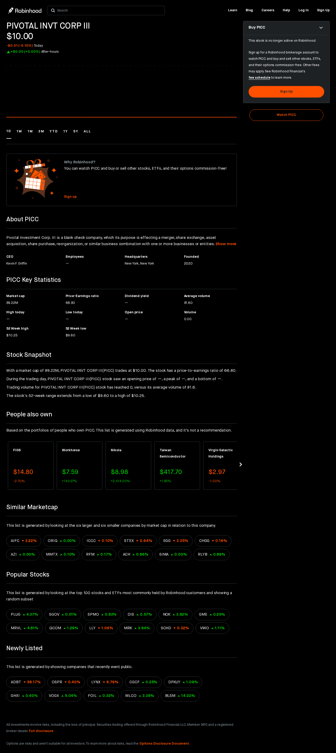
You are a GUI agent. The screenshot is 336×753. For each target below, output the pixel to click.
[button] (8, 134)
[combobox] (109, 10)
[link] (232, 10)
